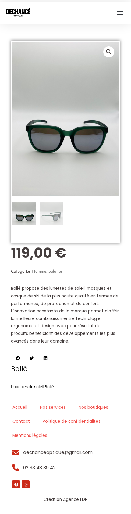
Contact (21, 421)
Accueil (19, 407)
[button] (120, 13)
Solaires (55, 272)
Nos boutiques (93, 407)
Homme (39, 272)
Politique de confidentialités (72, 421)
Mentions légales (29, 435)
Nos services (53, 407)
